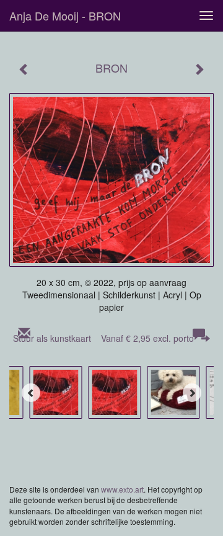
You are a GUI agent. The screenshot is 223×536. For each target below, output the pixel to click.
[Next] (192, 392)
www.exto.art (122, 489)
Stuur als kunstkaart (103, 338)
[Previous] (31, 392)
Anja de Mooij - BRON (65, 15)
